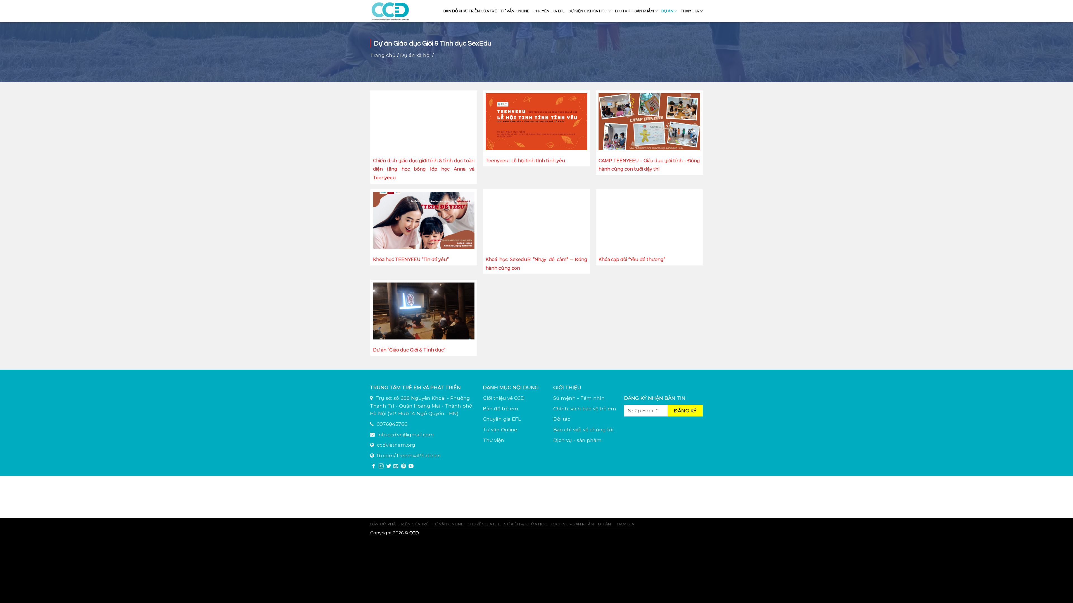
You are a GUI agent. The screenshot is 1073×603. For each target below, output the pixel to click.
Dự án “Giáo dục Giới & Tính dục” (409, 350)
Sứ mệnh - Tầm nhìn (579, 398)
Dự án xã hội (415, 55)
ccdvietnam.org (396, 445)
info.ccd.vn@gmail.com (406, 434)
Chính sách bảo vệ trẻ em (584, 408)
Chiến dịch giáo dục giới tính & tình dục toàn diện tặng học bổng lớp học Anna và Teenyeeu (423, 169)
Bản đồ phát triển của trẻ (470, 11)
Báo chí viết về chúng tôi (583, 429)
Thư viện (493, 440)
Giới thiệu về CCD (503, 398)
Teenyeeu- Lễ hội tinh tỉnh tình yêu (525, 160)
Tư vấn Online (500, 429)
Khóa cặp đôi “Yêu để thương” (632, 259)
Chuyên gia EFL (549, 11)
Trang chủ (383, 55)
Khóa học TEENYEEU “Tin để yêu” (411, 259)
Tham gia (690, 11)
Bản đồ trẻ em (500, 408)
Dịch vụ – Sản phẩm (634, 11)
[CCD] (391, 11)
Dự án (667, 11)
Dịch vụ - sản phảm (577, 440)
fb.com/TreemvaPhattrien (409, 455)
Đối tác (561, 419)
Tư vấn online (515, 11)
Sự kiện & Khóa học (588, 11)
